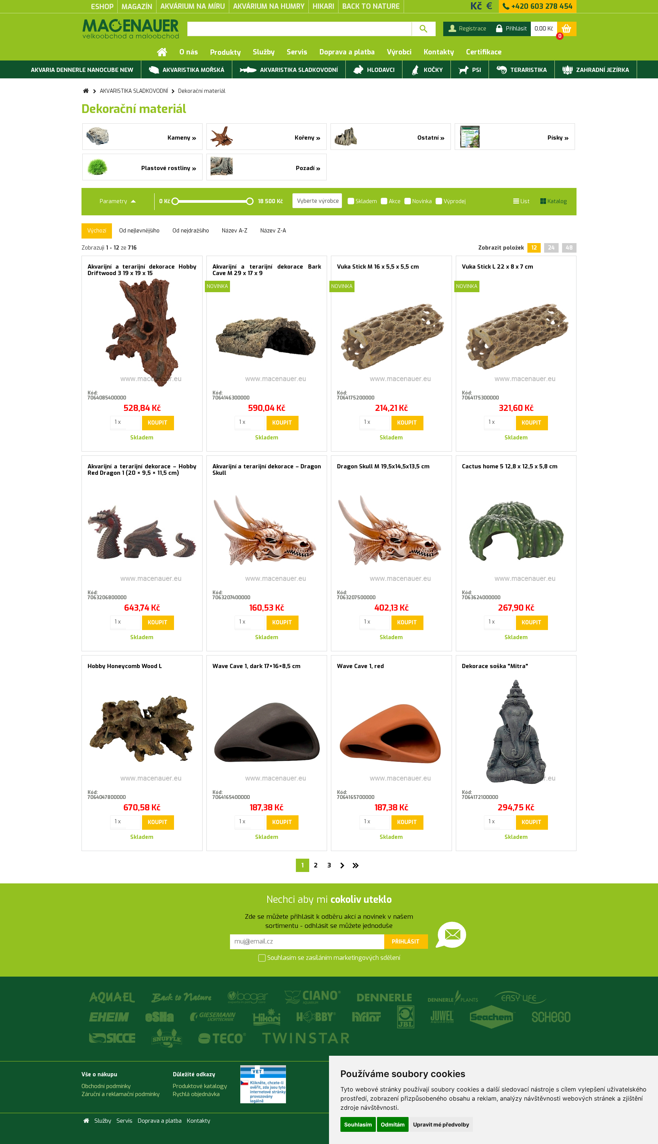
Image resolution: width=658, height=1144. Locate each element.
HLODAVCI (380, 70)
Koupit (158, 422)
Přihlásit (406, 941)
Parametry (114, 201)
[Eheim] (109, 1016)
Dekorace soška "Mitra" (495, 666)
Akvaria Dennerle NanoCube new (82, 70)
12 (534, 247)
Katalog (556, 201)
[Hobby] (317, 1016)
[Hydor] (367, 1016)
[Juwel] (442, 1016)
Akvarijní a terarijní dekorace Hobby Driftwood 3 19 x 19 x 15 (142, 270)
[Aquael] (112, 997)
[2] (342, 865)
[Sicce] (112, 1037)
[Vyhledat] (424, 29)
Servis (297, 52)
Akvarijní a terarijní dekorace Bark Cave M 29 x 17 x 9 (266, 270)
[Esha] (160, 1016)
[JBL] (406, 1016)
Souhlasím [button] (358, 1124)
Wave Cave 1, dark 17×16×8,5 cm (256, 666)
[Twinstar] (305, 1037)
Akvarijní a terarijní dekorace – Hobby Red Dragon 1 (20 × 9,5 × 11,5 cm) (142, 470)
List (524, 201)
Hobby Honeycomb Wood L (125, 666)
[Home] (162, 52)
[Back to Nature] (182, 997)
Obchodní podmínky (106, 1086)
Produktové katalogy (200, 1086)
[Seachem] (493, 1016)
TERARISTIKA (528, 70)
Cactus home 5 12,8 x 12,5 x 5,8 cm (509, 466)
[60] (356, 865)
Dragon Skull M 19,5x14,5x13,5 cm (383, 466)
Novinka (421, 201)
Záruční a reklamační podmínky (120, 1094)
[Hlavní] (85, 91)
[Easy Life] (520, 997)
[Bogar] (248, 997)
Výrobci (399, 52)
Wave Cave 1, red (360, 666)
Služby (264, 52)
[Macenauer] (130, 28)
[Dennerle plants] (453, 997)
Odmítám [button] (393, 1124)
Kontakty (439, 52)
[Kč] (476, 5)
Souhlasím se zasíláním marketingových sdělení (333, 958)
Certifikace (483, 52)
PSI (476, 70)
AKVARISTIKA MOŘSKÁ (192, 70)
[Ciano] (313, 997)
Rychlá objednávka (196, 1094)
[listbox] (317, 201)
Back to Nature (371, 6)
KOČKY (432, 70)
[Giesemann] (213, 1016)
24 (551, 247)
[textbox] (299, 29)
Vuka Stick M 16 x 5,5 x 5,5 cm (378, 266)
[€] (489, 5)
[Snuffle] (167, 1037)
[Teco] (223, 1037)
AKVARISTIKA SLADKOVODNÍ (298, 70)
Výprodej (454, 201)
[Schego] (551, 1016)
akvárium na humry (269, 6)
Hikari (323, 6)
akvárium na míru (192, 6)
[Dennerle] (385, 997)
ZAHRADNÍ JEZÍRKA (602, 70)
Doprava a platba (347, 52)
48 (569, 247)
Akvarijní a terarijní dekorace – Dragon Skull (266, 470)
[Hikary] (266, 1016)
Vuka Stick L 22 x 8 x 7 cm (497, 266)
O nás (188, 52)
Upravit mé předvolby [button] (441, 1124)
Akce (394, 201)
